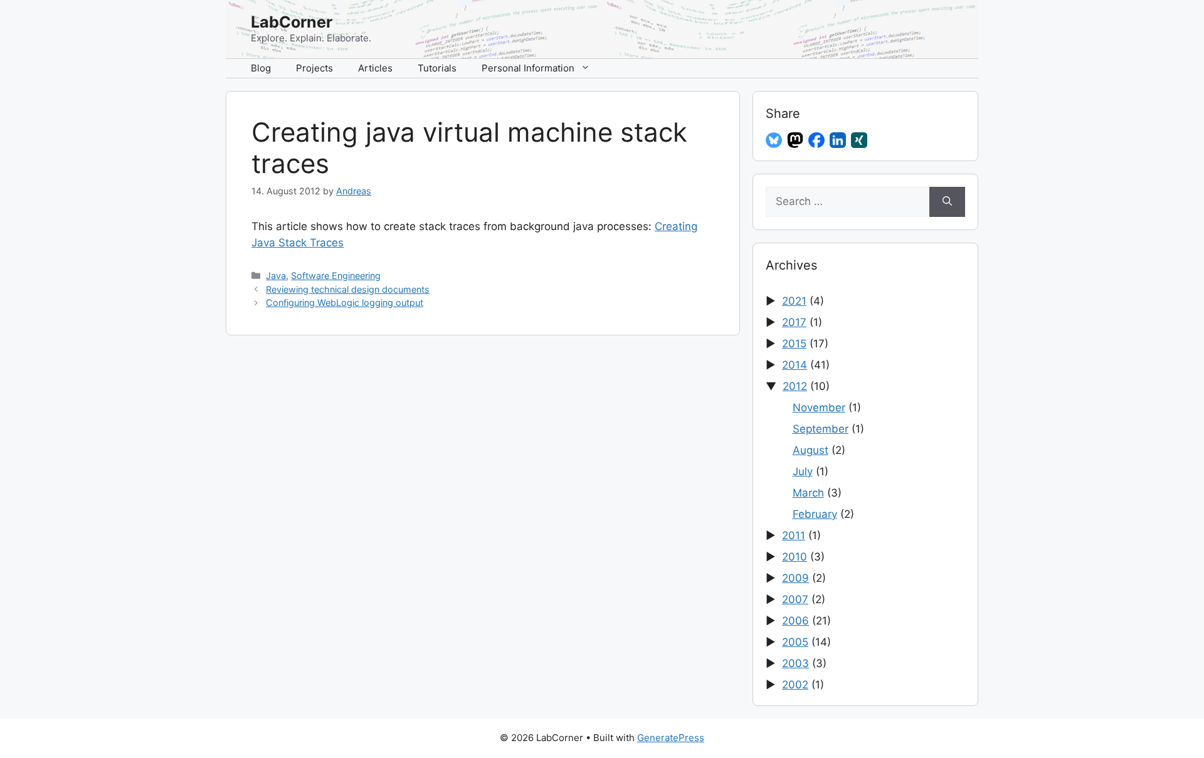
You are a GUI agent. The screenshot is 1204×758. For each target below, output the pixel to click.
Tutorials (437, 68)
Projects (314, 68)
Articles (375, 68)
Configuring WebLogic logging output (344, 302)
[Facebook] (816, 140)
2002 (795, 684)
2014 (794, 365)
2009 (795, 578)
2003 (795, 663)
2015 (794, 343)
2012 (795, 386)
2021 (794, 301)
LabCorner (291, 22)
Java (276, 275)
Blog (261, 68)
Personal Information (528, 68)
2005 (795, 642)
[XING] (859, 140)
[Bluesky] (774, 140)
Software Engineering (336, 275)
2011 (793, 535)
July (803, 471)
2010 (794, 556)
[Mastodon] (795, 140)
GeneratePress (670, 738)
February (815, 514)
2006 (795, 620)
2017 (794, 322)
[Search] (947, 202)
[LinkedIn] (838, 140)
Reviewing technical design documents (348, 289)
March (808, 493)
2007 (795, 599)
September (820, 429)
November (819, 407)
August (810, 450)
